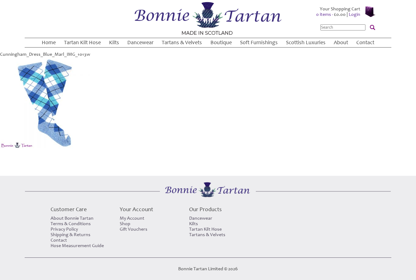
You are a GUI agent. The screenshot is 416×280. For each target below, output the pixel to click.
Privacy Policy (64, 229)
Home (49, 42)
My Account (132, 218)
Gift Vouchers (133, 229)
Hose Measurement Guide (77, 245)
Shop (125, 223)
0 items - (331, 14)
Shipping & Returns (70, 234)
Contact (365, 42)
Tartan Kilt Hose (82, 42)
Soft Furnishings (259, 42)
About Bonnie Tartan (72, 218)
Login (354, 14)
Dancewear (140, 42)
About (341, 42)
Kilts (114, 42)
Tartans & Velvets (182, 42)
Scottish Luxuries (306, 42)
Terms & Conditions (71, 223)
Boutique (221, 42)
